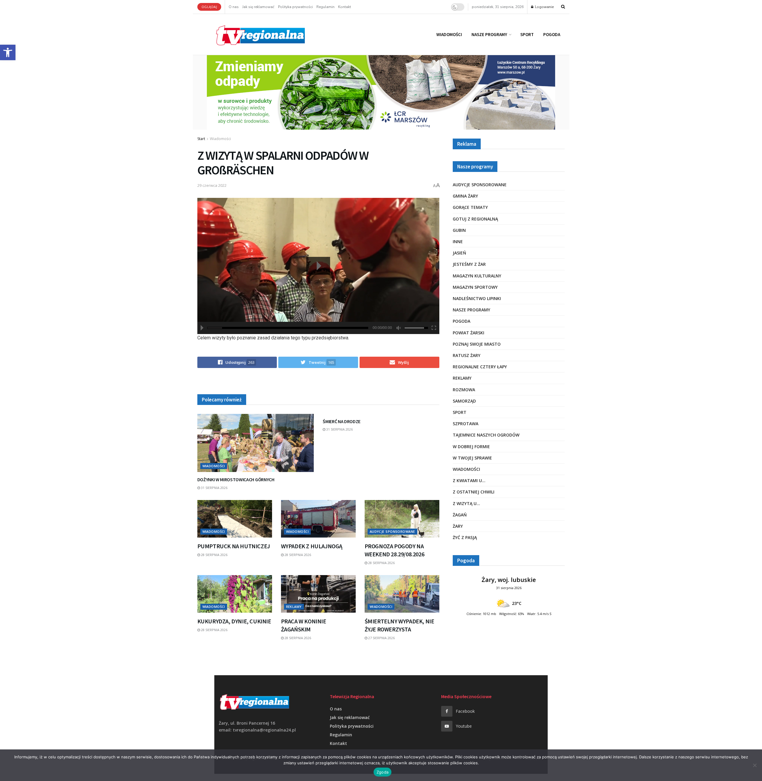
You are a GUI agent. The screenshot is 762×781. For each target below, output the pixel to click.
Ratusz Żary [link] (466, 355)
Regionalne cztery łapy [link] (480, 366)
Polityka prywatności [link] (295, 6)
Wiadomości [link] (449, 34)
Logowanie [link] (544, 6)
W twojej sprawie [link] (472, 458)
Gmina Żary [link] (465, 196)
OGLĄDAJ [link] (209, 6)
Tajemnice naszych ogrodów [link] (486, 435)
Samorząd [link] (464, 401)
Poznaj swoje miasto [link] (477, 344)
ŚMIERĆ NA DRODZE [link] (341, 421)
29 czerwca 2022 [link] (212, 185)
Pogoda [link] (551, 34)
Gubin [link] (459, 230)
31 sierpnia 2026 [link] (213, 487)
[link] (7, 52)
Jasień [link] (459, 253)
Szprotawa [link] (465, 423)
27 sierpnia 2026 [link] (381, 638)
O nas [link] (234, 6)
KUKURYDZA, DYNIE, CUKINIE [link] (234, 621)
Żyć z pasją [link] (465, 537)
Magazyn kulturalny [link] (477, 276)
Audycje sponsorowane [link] (392, 531)
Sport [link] (527, 34)
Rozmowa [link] (464, 389)
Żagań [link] (460, 515)
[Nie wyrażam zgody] (755, 765)
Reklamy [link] (294, 606)
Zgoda (382, 772)
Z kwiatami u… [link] (469, 480)
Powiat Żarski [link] (468, 333)
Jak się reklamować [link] (258, 6)
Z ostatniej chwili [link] (473, 492)
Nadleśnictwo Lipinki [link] (477, 298)
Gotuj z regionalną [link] (475, 219)
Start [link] (201, 138)
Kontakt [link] (344, 6)
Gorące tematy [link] (470, 207)
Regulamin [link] (325, 6)
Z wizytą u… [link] (466, 503)
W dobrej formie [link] (471, 446)
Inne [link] (458, 241)
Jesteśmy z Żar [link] (469, 264)
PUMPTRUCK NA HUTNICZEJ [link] (233, 546)
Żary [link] (458, 526)
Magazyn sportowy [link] (475, 287)
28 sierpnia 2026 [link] (213, 554)
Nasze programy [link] (489, 34)
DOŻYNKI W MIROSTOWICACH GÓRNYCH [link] (235, 479)
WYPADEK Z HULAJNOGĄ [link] (311, 546)
